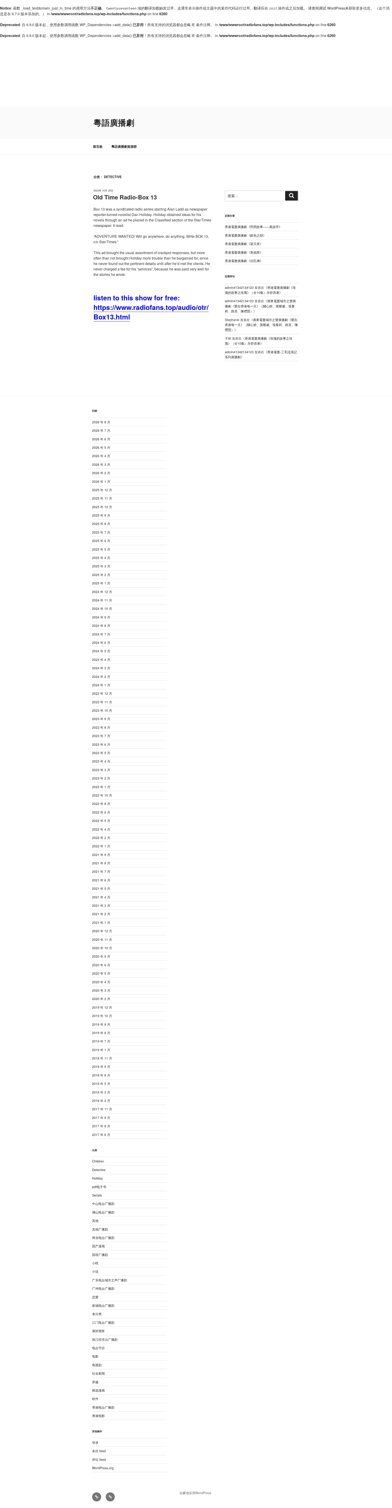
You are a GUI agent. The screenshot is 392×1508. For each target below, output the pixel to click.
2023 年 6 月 (101, 744)
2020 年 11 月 (102, 939)
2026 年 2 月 (101, 473)
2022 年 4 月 (101, 829)
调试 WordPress (332, 8)
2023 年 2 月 (101, 778)
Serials (97, 1195)
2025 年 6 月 (101, 540)
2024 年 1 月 (101, 685)
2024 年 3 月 (101, 668)
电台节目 (98, 1348)
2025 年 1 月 (101, 583)
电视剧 (97, 1365)
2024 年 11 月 (102, 600)
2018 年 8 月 (101, 1075)
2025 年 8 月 (101, 523)
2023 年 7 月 (101, 735)
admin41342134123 (239, 287)
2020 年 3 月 (101, 990)
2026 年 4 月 (101, 456)
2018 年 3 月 (101, 1092)
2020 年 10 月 (102, 948)
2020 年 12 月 (102, 931)
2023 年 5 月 (101, 752)
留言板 (98, 146)
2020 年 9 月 (101, 956)
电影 (95, 1356)
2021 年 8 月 (101, 863)
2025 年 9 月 (101, 515)
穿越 (95, 1382)
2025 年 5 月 (101, 549)
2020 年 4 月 (101, 982)
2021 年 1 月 (101, 922)
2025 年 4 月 (101, 557)
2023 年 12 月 (102, 693)
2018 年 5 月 (101, 1083)
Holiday (97, 1178)
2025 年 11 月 (102, 498)
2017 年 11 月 (102, 1109)
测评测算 (98, 1331)
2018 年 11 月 (102, 1058)
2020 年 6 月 (101, 965)
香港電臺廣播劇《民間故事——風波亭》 (253, 226)
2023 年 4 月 (101, 761)
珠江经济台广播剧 (105, 1339)
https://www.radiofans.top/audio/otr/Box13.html (150, 311)
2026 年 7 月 (101, 430)
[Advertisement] (196, 72)
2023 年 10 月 (102, 710)
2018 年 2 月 (101, 1100)
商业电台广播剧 (103, 1237)
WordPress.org (103, 1468)
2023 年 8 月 (101, 727)
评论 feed (99, 1459)
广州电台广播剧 (103, 1288)
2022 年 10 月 (102, 795)
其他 (95, 1220)
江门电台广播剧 (103, 1322)
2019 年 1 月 (101, 1049)
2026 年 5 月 (101, 447)
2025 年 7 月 (101, 532)
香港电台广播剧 (103, 1407)
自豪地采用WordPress (195, 1493)
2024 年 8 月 (101, 625)
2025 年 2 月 (101, 574)
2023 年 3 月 (101, 769)
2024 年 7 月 (101, 634)
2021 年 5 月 (101, 888)
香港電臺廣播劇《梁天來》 (244, 243)
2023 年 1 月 (101, 787)
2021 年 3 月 (101, 905)
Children (98, 1161)
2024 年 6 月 (101, 642)
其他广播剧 (100, 1229)
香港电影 (98, 1415)
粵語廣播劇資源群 (124, 146)
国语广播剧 (100, 1254)
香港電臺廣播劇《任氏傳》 (244, 260)
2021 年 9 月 (101, 854)
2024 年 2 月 (101, 676)
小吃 (95, 1263)
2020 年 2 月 (101, 998)
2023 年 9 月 (101, 718)
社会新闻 (98, 1373)
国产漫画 (98, 1246)
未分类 (97, 1314)
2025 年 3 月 (101, 566)
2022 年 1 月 (101, 846)
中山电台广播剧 (103, 1203)
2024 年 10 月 (102, 608)
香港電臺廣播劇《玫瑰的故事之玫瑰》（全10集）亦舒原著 (258, 341)
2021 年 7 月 (101, 871)
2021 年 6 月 (101, 880)
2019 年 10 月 (102, 1015)
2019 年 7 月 (101, 1041)
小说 (95, 1271)
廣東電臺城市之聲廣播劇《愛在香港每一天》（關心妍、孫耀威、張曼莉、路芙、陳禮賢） (260, 306)
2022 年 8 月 (101, 803)
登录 (95, 1442)
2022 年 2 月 (101, 837)
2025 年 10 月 (102, 507)
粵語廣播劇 (113, 122)
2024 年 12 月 (102, 591)
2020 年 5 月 (101, 973)
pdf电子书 (99, 1186)
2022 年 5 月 (101, 820)
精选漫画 (98, 1390)
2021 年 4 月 (101, 897)
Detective (98, 1169)
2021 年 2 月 (101, 914)
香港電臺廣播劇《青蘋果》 (244, 252)
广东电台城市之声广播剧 (109, 1280)
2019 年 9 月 (101, 1024)
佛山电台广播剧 (103, 1212)
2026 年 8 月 (101, 422)
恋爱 (95, 1297)
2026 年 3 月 (101, 464)
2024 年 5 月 (101, 651)
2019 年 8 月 (101, 1032)
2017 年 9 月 (101, 1117)
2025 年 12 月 (102, 490)
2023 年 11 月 (102, 702)
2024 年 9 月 (101, 617)
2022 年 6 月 (101, 812)
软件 (95, 1398)
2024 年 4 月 (101, 659)
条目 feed (99, 1451)
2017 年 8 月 (101, 1126)
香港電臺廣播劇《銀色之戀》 (245, 235)
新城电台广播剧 (103, 1305)
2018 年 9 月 (101, 1066)
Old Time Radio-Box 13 (125, 197)
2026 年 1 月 (101, 481)
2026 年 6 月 (101, 439)
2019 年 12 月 (102, 1007)
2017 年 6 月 (101, 1134)
